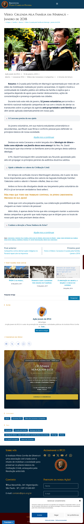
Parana (25, 240)
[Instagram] (49, 455)
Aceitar (39, 515)
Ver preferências (73, 515)
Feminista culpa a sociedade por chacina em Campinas (42, 281)
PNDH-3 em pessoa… (16, 280)
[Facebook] (45, 455)
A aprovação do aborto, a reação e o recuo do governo (68, 282)
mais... (43, 327)
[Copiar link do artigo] (29, 344)
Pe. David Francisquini (36, 240)
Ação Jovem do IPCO (12, 74)
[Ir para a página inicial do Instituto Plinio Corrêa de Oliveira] (61, 464)
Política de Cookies (49, 520)
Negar (56, 515)
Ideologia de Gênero (35, 238)
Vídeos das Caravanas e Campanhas (40, 77)
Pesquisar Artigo (9, 295)
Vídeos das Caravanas (50, 240)
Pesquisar (74, 298)
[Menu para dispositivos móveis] (57, 4)
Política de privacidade (61, 520)
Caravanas (11, 238)
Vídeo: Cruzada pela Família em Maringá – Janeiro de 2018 (42, 22)
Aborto (7, 77)
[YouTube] (62, 455)
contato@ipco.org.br (22, 493)
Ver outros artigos (42, 330)
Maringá (20, 240)
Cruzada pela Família (22, 238)
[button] (80, 501)
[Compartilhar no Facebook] (6, 344)
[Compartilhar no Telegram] (18, 344)
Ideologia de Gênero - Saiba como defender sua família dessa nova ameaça (26, 435)
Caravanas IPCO (18, 77)
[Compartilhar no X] (12, 344)
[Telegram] (53, 455)
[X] (57, 455)
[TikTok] (66, 455)
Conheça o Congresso (42, 397)
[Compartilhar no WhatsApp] (23, 344)
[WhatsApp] (70, 455)
